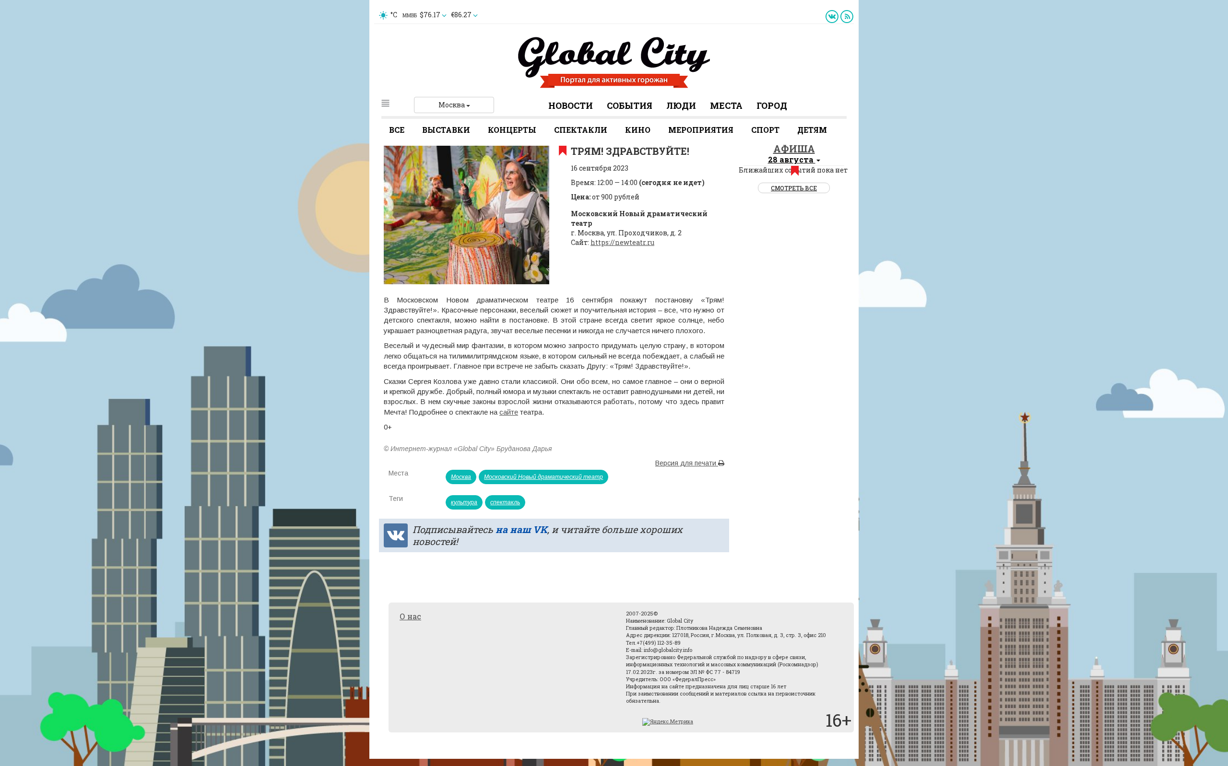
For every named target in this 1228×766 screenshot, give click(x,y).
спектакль (505, 502)
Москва (452, 104)
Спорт (765, 130)
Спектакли (580, 130)
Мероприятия (700, 130)
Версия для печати (686, 463)
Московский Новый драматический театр (543, 477)
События (629, 105)
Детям (812, 130)
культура (464, 502)
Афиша (794, 148)
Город (771, 105)
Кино (637, 130)
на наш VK (521, 529)
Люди (681, 105)
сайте (508, 412)
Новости (570, 105)
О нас (410, 616)
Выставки (446, 130)
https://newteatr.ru (622, 242)
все (396, 130)
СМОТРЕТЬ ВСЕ (794, 188)
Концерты (512, 130)
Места (726, 105)
